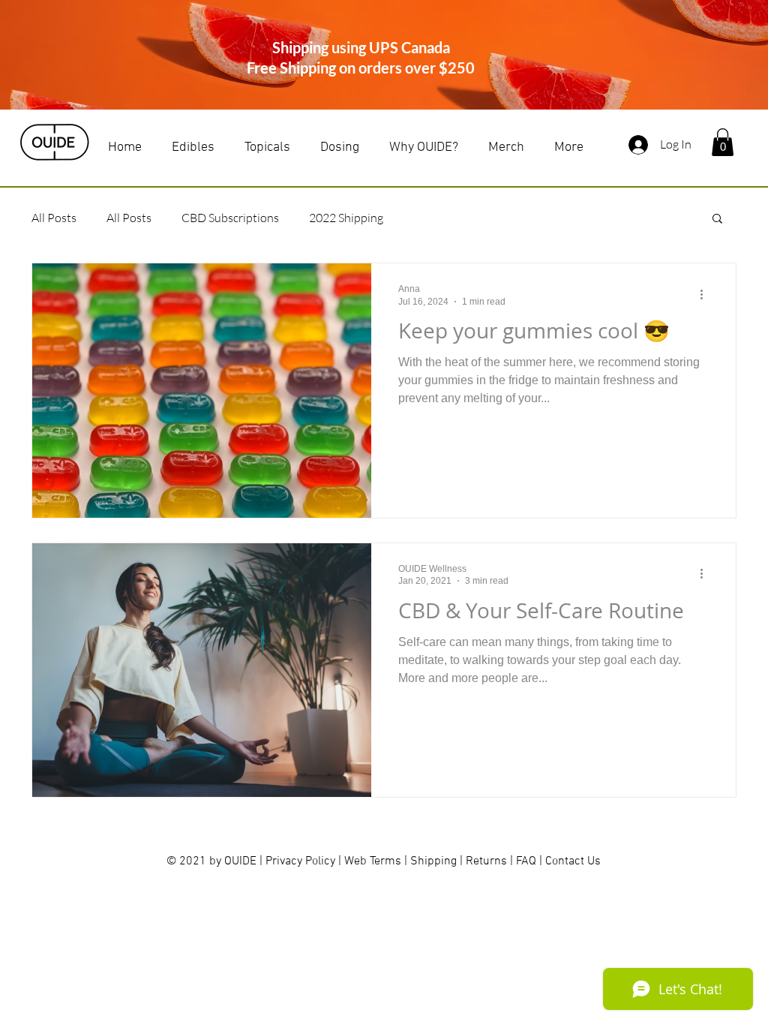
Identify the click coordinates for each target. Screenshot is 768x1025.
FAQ (526, 861)
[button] (717, 219)
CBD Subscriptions (230, 217)
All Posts (54, 217)
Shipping (433, 861)
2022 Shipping (346, 217)
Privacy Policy (302, 861)
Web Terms (374, 861)
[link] (722, 142)
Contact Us (573, 861)
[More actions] (707, 294)
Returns (486, 861)
